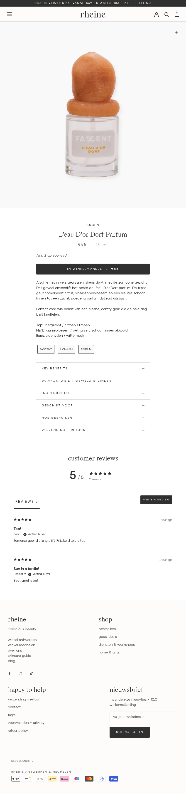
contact (14, 707)
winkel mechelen (21, 645)
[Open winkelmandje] (177, 14)
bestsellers (107, 629)
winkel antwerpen (22, 640)
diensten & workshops (117, 644)
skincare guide (19, 656)
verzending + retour (23, 699)
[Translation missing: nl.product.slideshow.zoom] (176, 32)
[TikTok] (31, 673)
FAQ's (11, 715)
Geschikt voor (57, 405)
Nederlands (20, 761)
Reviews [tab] (26, 501)
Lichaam (66, 349)
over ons (15, 650)
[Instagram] (20, 673)
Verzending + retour (64, 430)
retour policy (18, 730)
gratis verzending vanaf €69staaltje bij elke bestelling (92, 3)
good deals (108, 636)
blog (11, 661)
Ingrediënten (55, 393)
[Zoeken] (166, 14)
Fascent (93, 225)
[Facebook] (9, 673)
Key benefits (55, 368)
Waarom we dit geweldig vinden (76, 380)
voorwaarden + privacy (26, 723)
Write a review (156, 500)
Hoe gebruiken (57, 417)
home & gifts (109, 652)
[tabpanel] (93, 552)
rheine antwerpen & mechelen (41, 772)
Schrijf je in (129, 732)
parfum (86, 349)
